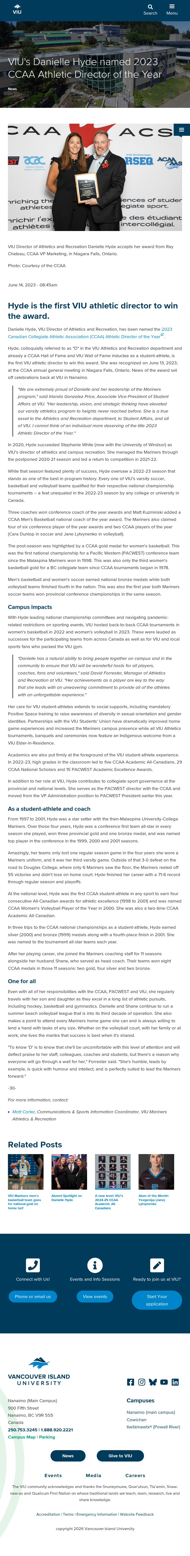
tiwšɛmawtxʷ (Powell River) (153, 1426)
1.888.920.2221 (57, 1429)
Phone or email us (33, 1296)
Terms (68, 1514)
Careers (135, 1475)
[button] (182, 130)
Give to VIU (120, 1455)
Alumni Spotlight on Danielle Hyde (66, 1198)
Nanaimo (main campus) (151, 1412)
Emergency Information (96, 1514)
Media (94, 1475)
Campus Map (22, 1437)
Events (53, 1475)
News (12, 89)
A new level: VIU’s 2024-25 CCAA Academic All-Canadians (109, 1202)
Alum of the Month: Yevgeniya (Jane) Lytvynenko (154, 1200)
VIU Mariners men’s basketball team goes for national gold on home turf (24, 1202)
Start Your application (157, 1300)
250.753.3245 (22, 1429)
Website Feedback (137, 1514)
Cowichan (136, 1419)
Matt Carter (23, 1111)
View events (95, 1296)
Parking (47, 1437)
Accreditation (48, 1514)
